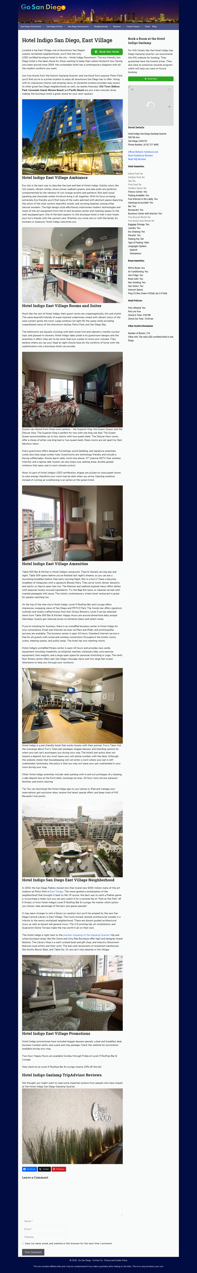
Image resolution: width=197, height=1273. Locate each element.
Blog (154, 26)
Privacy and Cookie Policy (115, 1260)
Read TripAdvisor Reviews (140, 155)
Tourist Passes (133, 26)
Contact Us (97, 1260)
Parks (147, 26)
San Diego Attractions (31, 26)
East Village (56, 891)
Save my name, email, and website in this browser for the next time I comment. (68, 1243)
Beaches (117, 26)
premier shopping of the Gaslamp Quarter (86, 935)
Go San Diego (84, 1260)
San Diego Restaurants (78, 26)
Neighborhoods (101, 26)
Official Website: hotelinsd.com (143, 151)
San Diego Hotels (54, 26)
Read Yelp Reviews (137, 159)
